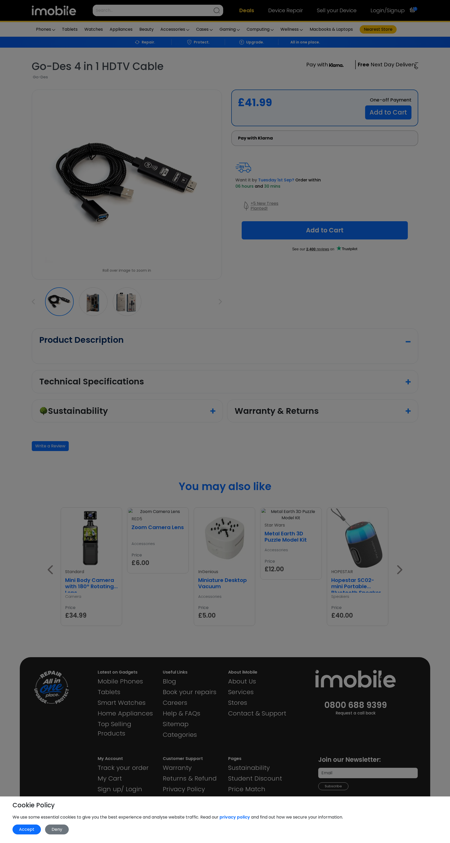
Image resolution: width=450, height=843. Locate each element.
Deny (57, 829)
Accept (26, 829)
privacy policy (235, 817)
